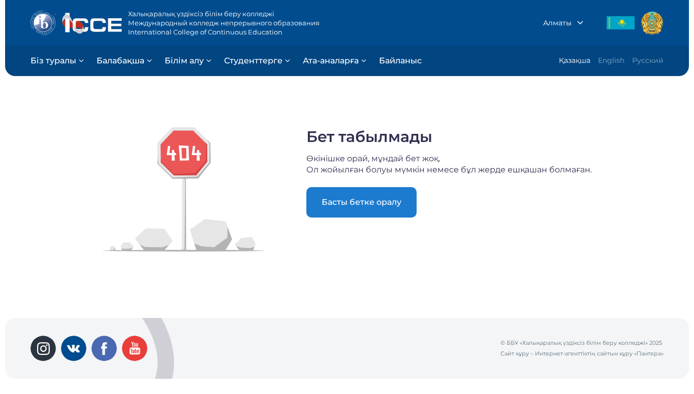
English (611, 60)
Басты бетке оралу (361, 202)
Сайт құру (514, 353)
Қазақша (574, 60)
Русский (648, 60)
